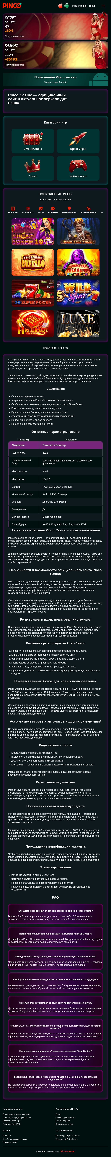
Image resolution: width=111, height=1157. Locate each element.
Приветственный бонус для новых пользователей (39, 412)
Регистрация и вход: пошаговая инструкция (36, 408)
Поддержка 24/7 (10, 1142)
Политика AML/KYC (11, 1124)
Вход (92, 5)
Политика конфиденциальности (17, 1117)
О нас (58, 1114)
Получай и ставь (14, 36)
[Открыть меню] (103, 6)
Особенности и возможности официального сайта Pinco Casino (47, 404)
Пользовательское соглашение (16, 1114)
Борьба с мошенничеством (15, 1139)
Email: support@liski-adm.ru (68, 1136)
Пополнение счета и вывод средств (31, 420)
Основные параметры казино (27, 396)
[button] (106, 1145)
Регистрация (79, 5)
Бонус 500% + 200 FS (55, 348)
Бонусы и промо (63, 1121)
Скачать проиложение (65, 1117)
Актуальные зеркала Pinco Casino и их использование (42, 400)
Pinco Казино (68, 1151)
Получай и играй (14, 65)
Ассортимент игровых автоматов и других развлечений (42, 416)
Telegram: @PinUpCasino (67, 1139)
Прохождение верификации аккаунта (32, 424)
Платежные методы (64, 1124)
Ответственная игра (11, 1121)
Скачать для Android (55, 82)
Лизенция (7, 1136)
